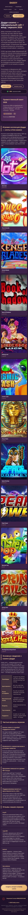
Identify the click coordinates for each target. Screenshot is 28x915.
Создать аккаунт (18, 15)
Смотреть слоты (18, 86)
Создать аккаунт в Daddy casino (14, 888)
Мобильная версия (14, 12)
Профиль (8, 15)
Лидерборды (18, 6)
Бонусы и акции (8, 9)
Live (15, 9)
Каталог (21, 9)
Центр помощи (9, 6)
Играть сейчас (6, 86)
